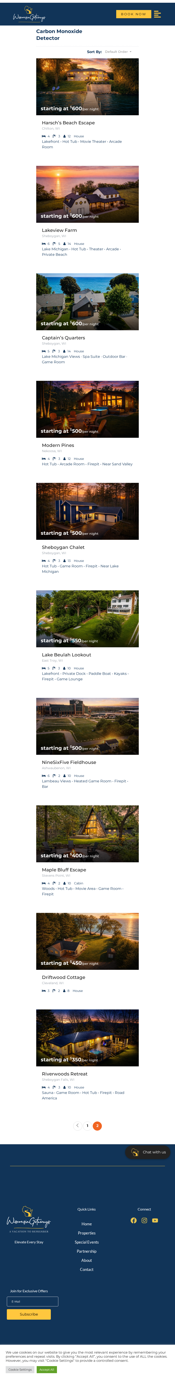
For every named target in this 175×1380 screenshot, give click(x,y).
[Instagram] (144, 1220)
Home (87, 1223)
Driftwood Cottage (63, 977)
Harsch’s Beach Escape (68, 122)
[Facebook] (134, 1220)
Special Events (87, 1242)
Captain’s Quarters (63, 338)
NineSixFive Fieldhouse (69, 762)
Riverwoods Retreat (65, 1074)
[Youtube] (155, 1220)
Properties (86, 1233)
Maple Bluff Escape (64, 870)
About (86, 1260)
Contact (86, 1269)
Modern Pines (58, 445)
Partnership (86, 1251)
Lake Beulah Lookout (66, 655)
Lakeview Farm (59, 230)
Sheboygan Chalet (63, 547)
